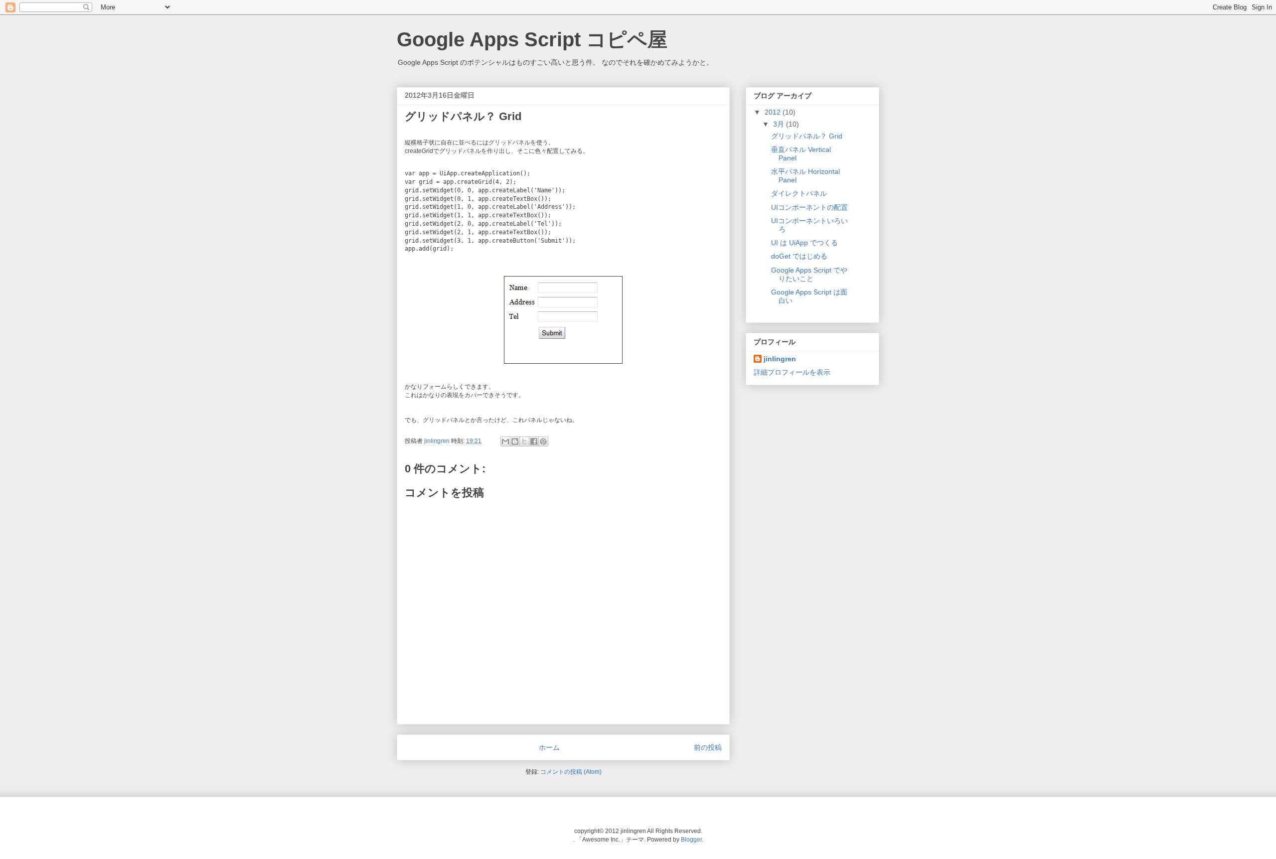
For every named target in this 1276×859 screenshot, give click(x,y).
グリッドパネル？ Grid (806, 136)
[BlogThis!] (515, 441)
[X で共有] (524, 441)
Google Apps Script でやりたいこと (809, 274)
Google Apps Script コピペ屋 (532, 39)
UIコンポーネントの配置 (809, 207)
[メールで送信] (505, 441)
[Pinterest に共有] (543, 441)
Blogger (691, 839)
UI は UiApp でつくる (804, 243)
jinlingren (437, 440)
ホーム (549, 747)
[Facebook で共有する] (534, 441)
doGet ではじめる (799, 256)
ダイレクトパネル (799, 193)
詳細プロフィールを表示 (792, 372)
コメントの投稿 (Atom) (571, 771)
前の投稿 (708, 747)
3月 (779, 124)
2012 (774, 112)
